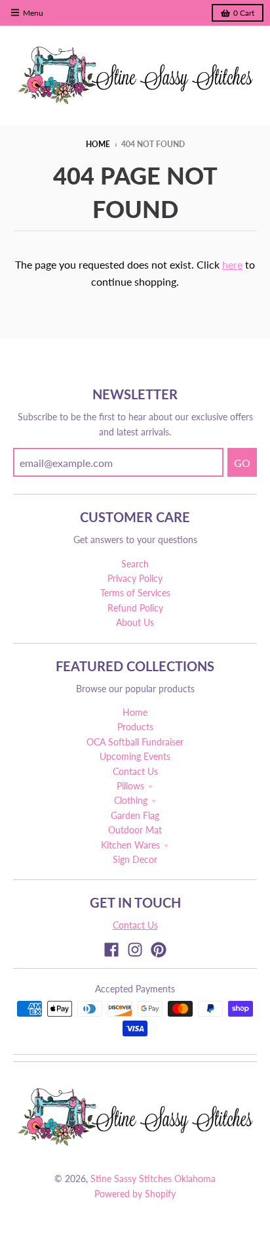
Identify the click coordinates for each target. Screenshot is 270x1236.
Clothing (130, 800)
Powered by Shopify (135, 1193)
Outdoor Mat (135, 829)
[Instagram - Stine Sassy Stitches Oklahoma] (135, 950)
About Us (135, 622)
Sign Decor (135, 859)
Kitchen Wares (130, 844)
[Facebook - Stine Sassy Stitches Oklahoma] (111, 950)
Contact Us (135, 771)
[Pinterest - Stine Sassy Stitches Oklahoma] (158, 950)
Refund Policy (135, 607)
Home (98, 144)
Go (242, 462)
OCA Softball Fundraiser (135, 741)
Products (135, 726)
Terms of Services (135, 592)
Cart (243, 13)
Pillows (130, 785)
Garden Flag (135, 815)
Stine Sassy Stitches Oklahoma (153, 1178)
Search (135, 563)
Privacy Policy (135, 578)
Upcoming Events (135, 756)
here (232, 264)
